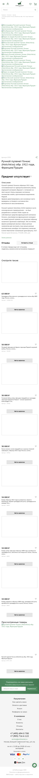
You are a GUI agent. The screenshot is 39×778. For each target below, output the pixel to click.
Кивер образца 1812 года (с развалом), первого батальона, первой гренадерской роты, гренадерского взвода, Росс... (19, 501)
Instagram (19, 758)
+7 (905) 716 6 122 (19, 736)
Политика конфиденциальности (19, 772)
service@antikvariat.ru (19, 739)
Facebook (15, 758)
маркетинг (29, 774)
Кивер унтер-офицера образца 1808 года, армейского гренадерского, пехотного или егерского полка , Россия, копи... (19, 552)
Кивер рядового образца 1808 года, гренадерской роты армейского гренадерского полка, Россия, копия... (19, 602)
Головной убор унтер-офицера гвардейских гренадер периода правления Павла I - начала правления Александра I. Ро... (19, 399)
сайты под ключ (20, 774)
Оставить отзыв (27, 243)
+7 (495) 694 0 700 (19, 733)
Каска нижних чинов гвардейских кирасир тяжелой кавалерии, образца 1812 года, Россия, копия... (18, 449)
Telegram (23, 758)
